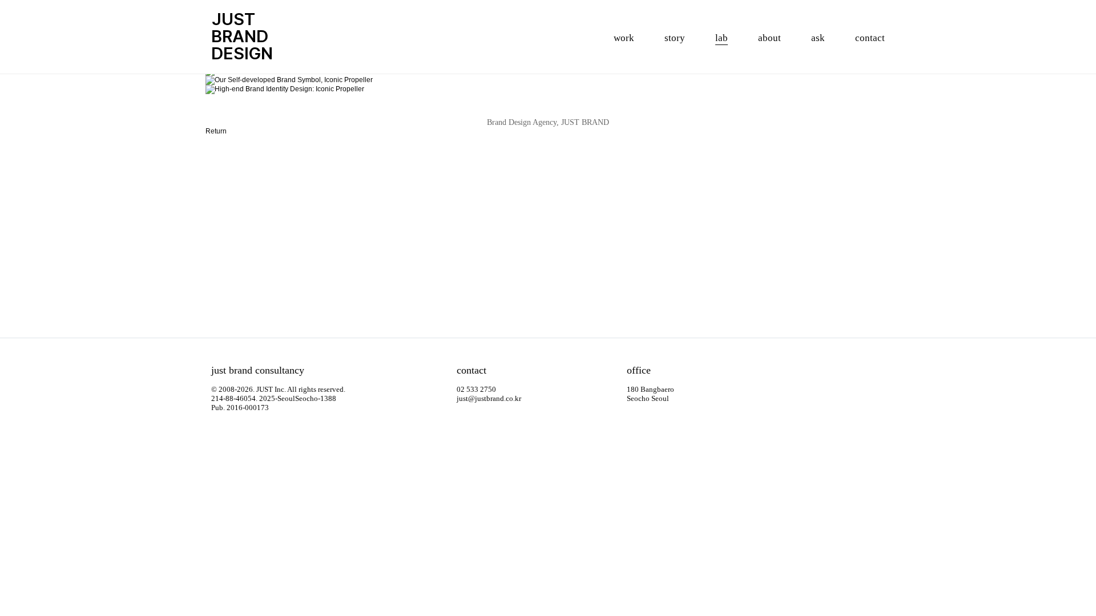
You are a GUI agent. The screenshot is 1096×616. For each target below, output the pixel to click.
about (769, 38)
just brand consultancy (257, 370)
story (674, 38)
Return (216, 131)
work (624, 38)
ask (818, 38)
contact (870, 38)
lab (721, 38)
